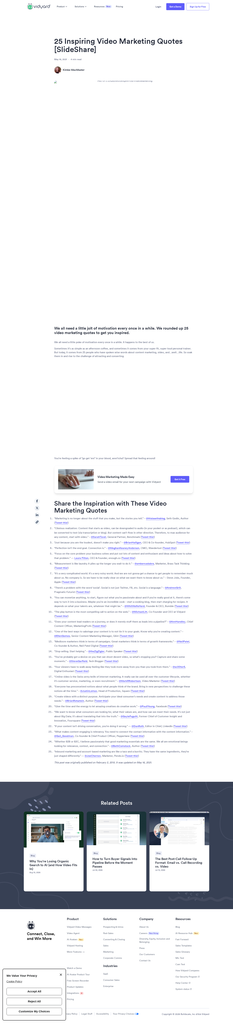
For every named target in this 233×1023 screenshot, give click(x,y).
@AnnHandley (177, 621)
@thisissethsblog (155, 518)
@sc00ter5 (179, 667)
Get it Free (180, 479)
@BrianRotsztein (74, 700)
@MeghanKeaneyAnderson (123, 548)
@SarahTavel (98, 537)
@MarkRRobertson (130, 681)
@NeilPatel (183, 641)
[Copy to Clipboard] (37, 522)
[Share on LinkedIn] (37, 515)
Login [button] (158, 6)
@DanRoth (138, 726)
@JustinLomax (88, 691)
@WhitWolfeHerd (134, 606)
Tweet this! (61, 522)
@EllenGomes (62, 636)
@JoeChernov (93, 755)
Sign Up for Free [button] (198, 6)
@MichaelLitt (139, 611)
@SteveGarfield (78, 661)
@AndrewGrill (173, 587)
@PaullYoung (147, 706)
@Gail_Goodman (64, 736)
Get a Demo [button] (175, 6)
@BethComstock (120, 746)
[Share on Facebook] (37, 501)
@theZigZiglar (96, 651)
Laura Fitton (81, 558)
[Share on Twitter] (37, 508)
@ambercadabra (144, 563)
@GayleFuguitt (129, 716)
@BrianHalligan (132, 542)
